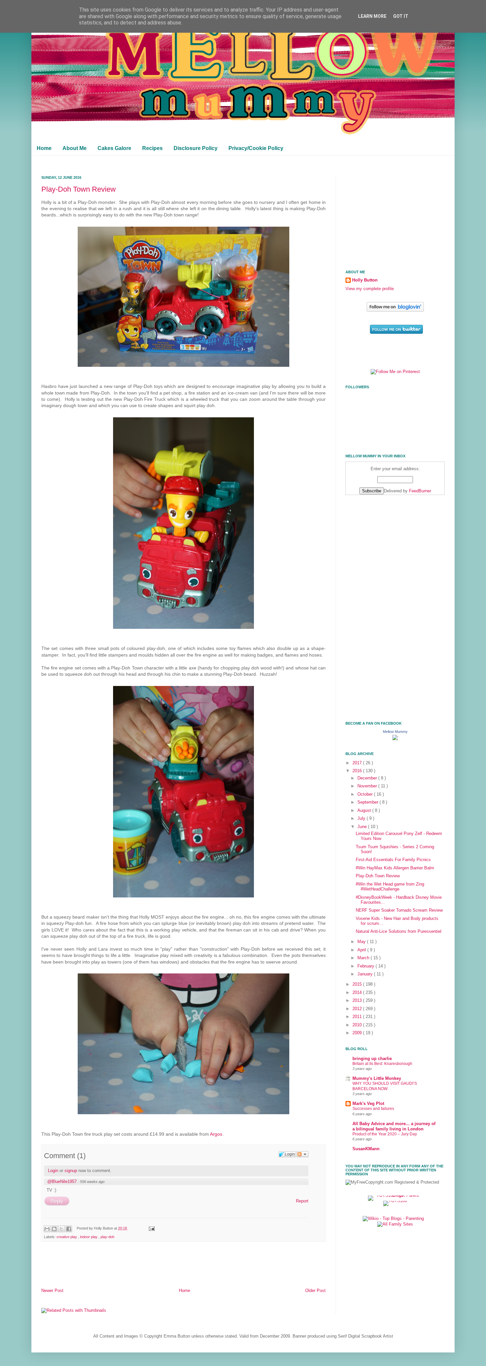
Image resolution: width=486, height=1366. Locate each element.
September (368, 802)
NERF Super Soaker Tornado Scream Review (399, 910)
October (365, 794)
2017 (357, 763)
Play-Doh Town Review (78, 189)
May (362, 941)
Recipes (152, 148)
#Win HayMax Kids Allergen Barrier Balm (395, 868)
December (367, 778)
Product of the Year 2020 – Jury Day (384, 1134)
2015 (357, 984)
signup (70, 1170)
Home (44, 148)
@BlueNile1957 (62, 1181)
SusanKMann (366, 1149)
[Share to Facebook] (68, 1229)
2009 (357, 1033)
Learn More (372, 16)
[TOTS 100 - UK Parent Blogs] (395, 1195)
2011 (357, 1016)
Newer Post (52, 1290)
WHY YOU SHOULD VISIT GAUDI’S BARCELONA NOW (384, 1086)
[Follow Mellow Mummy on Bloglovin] (395, 310)
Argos (216, 1134)
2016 (357, 771)
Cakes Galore (114, 148)
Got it (400, 16)
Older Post (315, 1290)
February (366, 966)
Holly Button (365, 280)
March (364, 958)
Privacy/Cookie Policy (255, 148)
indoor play (89, 1237)
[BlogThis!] (54, 1229)
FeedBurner (420, 491)
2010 (357, 1025)
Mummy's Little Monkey (376, 1078)
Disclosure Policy (196, 148)
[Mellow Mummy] (395, 739)
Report (302, 1200)
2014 (357, 992)
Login (53, 1170)
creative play (67, 1237)
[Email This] (47, 1229)
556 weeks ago (92, 1182)
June (362, 826)
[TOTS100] (395, 1200)
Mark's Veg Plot (368, 1103)
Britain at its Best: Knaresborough (382, 1063)
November (367, 786)
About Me (74, 148)
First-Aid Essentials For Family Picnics (393, 859)
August (364, 810)
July (362, 818)
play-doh (107, 1237)
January (365, 974)
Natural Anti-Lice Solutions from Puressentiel (398, 931)
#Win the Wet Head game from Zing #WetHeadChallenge (390, 887)
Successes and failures (373, 1108)
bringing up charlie (372, 1058)
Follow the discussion (302, 1154)
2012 (357, 1008)
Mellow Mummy (395, 732)
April (362, 950)
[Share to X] (61, 1229)
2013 (357, 1000)
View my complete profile (369, 288)
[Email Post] (151, 1228)
